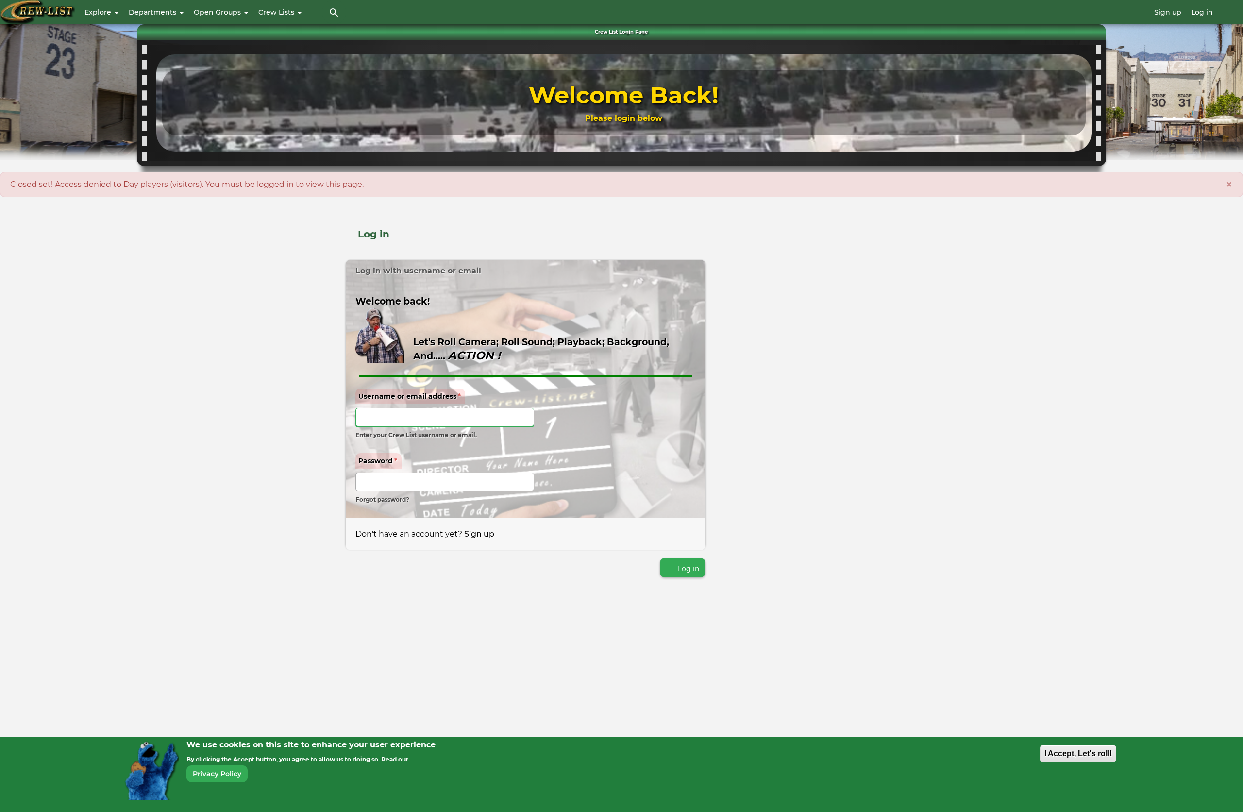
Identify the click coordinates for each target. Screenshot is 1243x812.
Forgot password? (382, 499)
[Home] (37, 12)
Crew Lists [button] (277, 12)
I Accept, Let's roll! (1078, 753)
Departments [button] (153, 12)
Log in (1202, 12)
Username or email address (409, 396)
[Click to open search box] (334, 12)
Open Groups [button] (218, 12)
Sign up (1167, 12)
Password (377, 461)
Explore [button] (98, 12)
